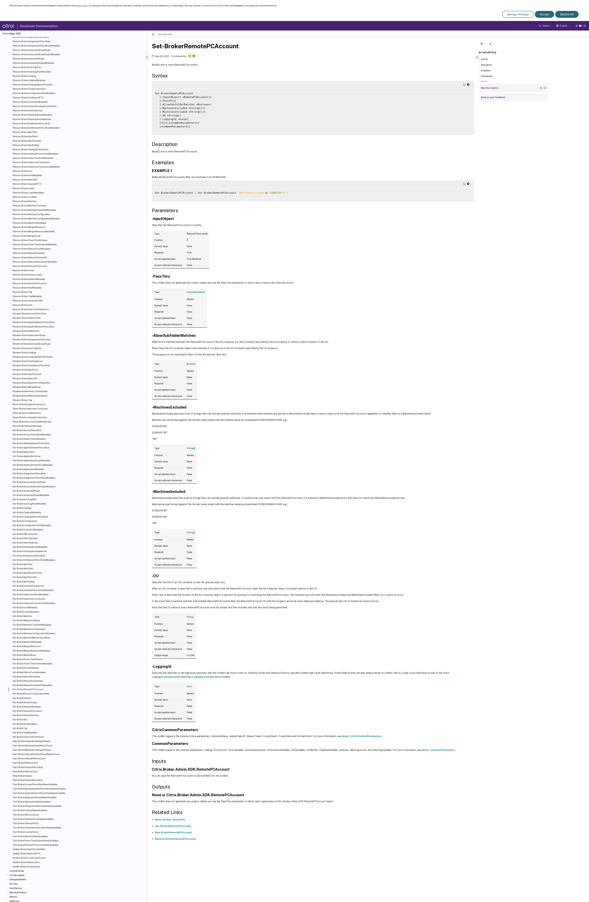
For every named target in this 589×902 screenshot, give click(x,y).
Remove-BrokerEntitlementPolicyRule (31, 123)
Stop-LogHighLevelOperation (203, 676)
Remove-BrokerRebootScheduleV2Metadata (35, 262)
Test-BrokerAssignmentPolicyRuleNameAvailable (37, 806)
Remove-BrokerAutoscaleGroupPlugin (31, 50)
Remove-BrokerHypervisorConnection (31, 162)
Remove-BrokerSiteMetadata (27, 288)
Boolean (191, 364)
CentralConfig (17, 871)
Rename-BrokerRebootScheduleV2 (30, 396)
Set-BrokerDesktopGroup (25, 542)
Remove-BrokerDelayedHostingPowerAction (35, 106)
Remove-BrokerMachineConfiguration (31, 214)
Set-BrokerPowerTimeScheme (28, 659)
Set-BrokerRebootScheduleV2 (28, 681)
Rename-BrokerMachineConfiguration (31, 383)
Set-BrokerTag (20, 728)
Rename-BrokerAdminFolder (27, 318)
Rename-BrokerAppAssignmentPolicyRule (33, 322)
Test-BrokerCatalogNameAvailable (30, 810)
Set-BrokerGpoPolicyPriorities (27, 573)
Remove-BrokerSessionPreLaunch (30, 283)
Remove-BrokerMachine (25, 201)
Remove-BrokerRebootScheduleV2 (30, 257)
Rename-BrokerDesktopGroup (27, 361)
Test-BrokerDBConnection (26, 815)
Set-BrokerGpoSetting (24, 581)
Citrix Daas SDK (165, 34)
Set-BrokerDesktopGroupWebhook (30, 551)
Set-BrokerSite (20, 719)
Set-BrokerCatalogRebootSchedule (30, 517)
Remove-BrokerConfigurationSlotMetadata (34, 93)
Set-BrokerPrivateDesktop (26, 668)
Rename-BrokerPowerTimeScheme (30, 391)
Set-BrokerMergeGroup (24, 655)
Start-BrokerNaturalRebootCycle (29, 758)
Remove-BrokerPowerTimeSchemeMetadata (35, 244)
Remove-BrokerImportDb (25, 179)
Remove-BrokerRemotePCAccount (30, 266)
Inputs (484, 82)
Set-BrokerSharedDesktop (26, 715)
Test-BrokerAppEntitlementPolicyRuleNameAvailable (39, 793)
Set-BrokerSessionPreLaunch (27, 711)
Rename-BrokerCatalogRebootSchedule (33, 357)
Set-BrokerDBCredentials (25, 538)
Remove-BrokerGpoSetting (26, 145)
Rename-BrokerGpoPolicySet (27, 374)
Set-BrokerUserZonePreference (28, 737)
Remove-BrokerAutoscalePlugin (28, 58)
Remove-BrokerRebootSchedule (29, 253)
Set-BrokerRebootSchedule (26, 676)
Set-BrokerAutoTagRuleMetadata (29, 504)
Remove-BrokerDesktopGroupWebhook (32, 119)
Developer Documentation (39, 26)
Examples (486, 70)
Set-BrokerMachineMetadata (27, 642)
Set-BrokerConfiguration (25, 521)
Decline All (567, 14)
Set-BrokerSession (22, 698)
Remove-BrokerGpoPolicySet (27, 141)
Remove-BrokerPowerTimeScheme (30, 240)
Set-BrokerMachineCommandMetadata (32, 625)
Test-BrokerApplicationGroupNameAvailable (35, 797)
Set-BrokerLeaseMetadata (26, 612)
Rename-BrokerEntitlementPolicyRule (31, 365)
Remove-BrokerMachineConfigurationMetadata (36, 218)
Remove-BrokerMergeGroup (26, 236)
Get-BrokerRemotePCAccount (173, 826)
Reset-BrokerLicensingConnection (30, 417)
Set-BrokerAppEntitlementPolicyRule (31, 447)
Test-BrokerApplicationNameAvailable (32, 802)
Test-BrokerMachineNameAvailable (30, 836)
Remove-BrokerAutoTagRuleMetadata (32, 72)
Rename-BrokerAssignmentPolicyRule (31, 339)
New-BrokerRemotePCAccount (173, 832)
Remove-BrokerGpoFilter (25, 132)
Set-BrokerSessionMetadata (27, 706)
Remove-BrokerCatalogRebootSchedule (33, 84)
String (190, 448)
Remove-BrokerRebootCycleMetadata (31, 249)
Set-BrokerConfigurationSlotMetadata (32, 525)
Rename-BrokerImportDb (25, 378)
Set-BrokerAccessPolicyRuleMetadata (32, 434)
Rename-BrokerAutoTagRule (27, 348)
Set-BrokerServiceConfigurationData (31, 693)
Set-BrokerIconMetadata (25, 607)
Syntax (484, 59)
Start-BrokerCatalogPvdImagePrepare (32, 741)
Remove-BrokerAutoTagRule (27, 67)
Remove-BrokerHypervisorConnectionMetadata (36, 167)
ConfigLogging (17, 875)
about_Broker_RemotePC (170, 819)
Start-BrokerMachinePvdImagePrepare (32, 750)
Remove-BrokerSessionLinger (27, 274)
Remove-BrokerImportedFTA (27, 184)
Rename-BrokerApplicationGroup (29, 335)
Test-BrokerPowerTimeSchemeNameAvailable (36, 840)
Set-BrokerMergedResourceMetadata (31, 651)
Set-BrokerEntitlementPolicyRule (29, 555)
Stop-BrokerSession (22, 776)
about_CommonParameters (438, 750)
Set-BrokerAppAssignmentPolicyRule (31, 443)
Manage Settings (518, 14)
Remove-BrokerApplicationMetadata (31, 37)
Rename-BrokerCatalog (24, 352)
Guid (189, 686)
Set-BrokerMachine (22, 616)
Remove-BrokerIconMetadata (27, 175)
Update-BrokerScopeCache (26, 866)
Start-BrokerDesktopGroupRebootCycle (32, 745)
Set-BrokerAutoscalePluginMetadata (31, 495)
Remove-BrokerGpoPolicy (25, 136)
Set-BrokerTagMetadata (25, 732)
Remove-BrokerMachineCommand (29, 205)
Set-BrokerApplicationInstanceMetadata (33, 465)
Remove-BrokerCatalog (24, 76)
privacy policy (81, 5)
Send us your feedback (493, 97)
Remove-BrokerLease (23, 188)
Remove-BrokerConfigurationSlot (29, 89)
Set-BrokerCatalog (22, 508)
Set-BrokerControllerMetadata (28, 529)
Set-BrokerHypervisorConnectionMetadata (34, 603)
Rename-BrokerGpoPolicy (25, 370)
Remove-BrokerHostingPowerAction (31, 149)
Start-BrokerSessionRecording (28, 767)
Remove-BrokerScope (23, 270)
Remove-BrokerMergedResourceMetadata (34, 231)
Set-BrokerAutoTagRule (25, 499)
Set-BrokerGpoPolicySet (25, 577)
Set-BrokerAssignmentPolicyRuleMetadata (34, 478)
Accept (544, 14)
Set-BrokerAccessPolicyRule (27, 430)
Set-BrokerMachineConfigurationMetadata (34, 633)
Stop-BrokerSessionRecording (28, 780)
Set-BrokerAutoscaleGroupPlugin (29, 482)
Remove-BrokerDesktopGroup (27, 110)
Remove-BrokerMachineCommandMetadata (34, 210)
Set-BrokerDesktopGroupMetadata (30, 547)
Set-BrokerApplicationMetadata (28, 469)
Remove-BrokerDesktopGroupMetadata (32, 115)
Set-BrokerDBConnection (25, 534)
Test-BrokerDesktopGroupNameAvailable (33, 819)
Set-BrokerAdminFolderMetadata (29, 439)
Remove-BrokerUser (23, 305)
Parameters (487, 76)
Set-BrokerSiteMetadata (25, 724)
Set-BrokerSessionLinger (25, 702)
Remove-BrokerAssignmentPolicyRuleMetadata (36, 45)
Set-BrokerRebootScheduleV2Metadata (32, 685)
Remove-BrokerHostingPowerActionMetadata (35, 154)
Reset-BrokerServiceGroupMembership (32, 421)
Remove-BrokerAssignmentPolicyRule (31, 41)
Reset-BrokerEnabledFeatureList (29, 404)
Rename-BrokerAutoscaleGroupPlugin (32, 344)
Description (486, 65)
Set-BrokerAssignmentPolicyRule (29, 473)
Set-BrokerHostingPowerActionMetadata (33, 590)
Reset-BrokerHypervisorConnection (30, 408)
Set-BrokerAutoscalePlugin (26, 491)
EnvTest (14, 884)
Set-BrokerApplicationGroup (27, 456)
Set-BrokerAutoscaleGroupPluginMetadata (34, 486)
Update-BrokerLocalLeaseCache (29, 858)
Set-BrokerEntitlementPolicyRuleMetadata (34, 560)
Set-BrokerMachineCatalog (26, 620)
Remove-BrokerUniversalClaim (28, 300)
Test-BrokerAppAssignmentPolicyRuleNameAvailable (39, 788)
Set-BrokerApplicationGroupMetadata (31, 460)
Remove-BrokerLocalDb (25, 197)
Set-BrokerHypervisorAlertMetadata (30, 594)
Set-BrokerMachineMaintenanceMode (31, 637)
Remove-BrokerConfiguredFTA (28, 97)
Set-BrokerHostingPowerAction (28, 586)
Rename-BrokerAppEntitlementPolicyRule (33, 326)
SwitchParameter (196, 292)
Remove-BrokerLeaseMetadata (28, 192)
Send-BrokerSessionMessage (27, 426)
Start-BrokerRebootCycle (25, 763)
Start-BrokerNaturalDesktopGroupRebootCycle (36, 754)
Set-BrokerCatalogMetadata (27, 512)
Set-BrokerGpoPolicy (23, 568)
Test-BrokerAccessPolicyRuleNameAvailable (35, 784)
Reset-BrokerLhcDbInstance (27, 413)
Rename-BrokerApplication (26, 331)
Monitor (13, 897)
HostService (16, 888)
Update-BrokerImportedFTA (26, 853)
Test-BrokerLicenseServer (26, 832)
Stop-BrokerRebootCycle (25, 771)
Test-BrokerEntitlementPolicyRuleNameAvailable (37, 827)
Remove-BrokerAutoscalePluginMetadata (33, 63)
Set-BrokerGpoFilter (23, 564)
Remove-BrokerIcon (22, 171)
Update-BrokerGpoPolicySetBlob (29, 849)
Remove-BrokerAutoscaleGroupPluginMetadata (36, 54)
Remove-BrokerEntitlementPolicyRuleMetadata (36, 128)
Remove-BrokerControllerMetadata (30, 102)
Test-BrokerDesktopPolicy (26, 823)
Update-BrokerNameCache (26, 862)
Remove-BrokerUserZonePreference (31, 309)
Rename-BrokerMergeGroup (27, 387)
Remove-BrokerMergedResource (29, 227)
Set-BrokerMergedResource (27, 646)
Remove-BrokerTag (22, 292)
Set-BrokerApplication (24, 452)
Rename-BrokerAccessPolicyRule (29, 313)
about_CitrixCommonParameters (361, 736)
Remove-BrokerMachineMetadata (29, 223)
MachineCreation (18, 892)
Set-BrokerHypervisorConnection (29, 599)
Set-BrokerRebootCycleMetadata (29, 672)
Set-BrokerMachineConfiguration (29, 629)
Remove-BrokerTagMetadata (27, 296)
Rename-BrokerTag (22, 400)
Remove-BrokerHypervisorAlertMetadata (33, 158)
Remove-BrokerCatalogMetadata (29, 80)
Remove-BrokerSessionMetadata (29, 279)
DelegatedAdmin (18, 879)
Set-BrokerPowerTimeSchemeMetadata (32, 663)
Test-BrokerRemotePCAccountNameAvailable (35, 845)
